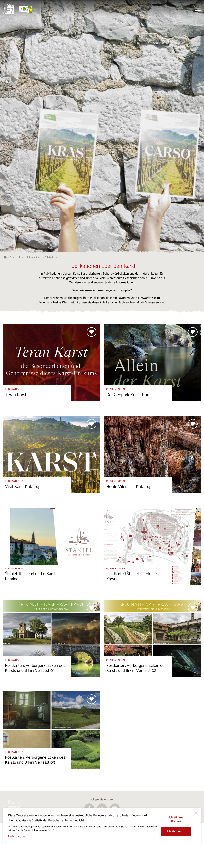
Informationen (34, 257)
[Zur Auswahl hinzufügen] (91, 332)
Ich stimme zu (176, 831)
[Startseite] (8, 8)
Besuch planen (17, 257)
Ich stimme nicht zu (176, 819)
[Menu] (197, 9)
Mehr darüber (17, 836)
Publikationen (51, 257)
